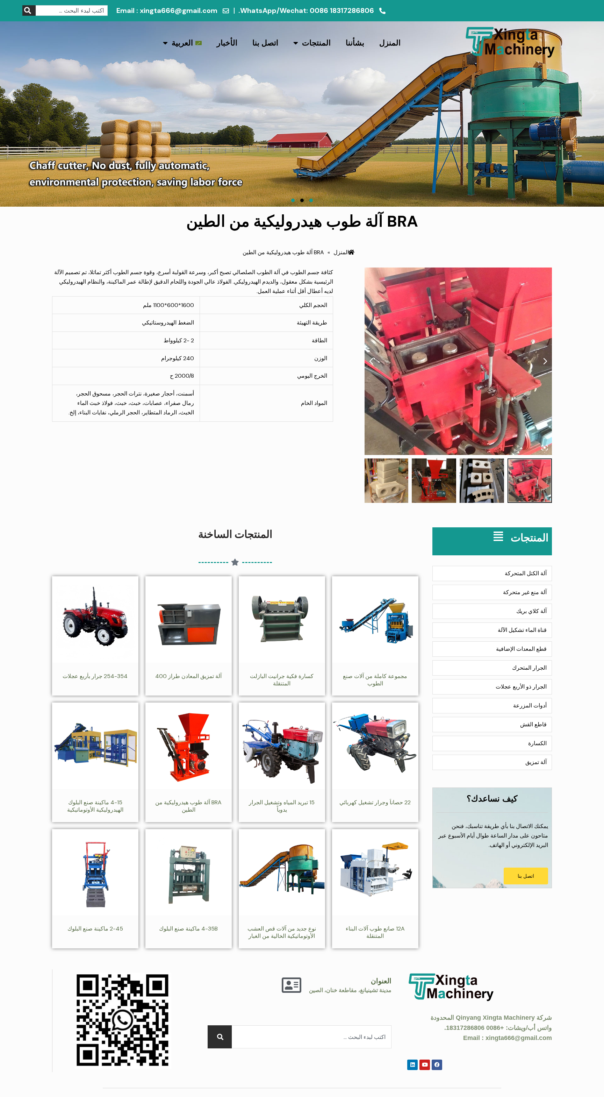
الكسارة (537, 743)
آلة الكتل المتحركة (526, 573)
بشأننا (355, 43)
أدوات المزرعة (530, 705)
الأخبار (227, 43)
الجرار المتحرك (529, 667)
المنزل (390, 43)
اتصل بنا (265, 43)
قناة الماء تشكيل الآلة (522, 630)
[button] (11, 95)
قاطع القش (533, 724)
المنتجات (316, 43)
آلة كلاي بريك (531, 611)
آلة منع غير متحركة (525, 592)
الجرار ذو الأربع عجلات (521, 686)
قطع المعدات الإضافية (521, 649)
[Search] (29, 10)
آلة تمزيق (536, 762)
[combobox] (72, 10)
